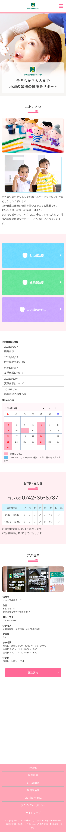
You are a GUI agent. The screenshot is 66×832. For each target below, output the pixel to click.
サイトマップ (33, 812)
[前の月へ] (41, 408)
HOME (33, 767)
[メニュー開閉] (61, 6)
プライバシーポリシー (33, 805)
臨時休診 (9, 351)
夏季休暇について (14, 372)
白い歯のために (33, 797)
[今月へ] (49, 408)
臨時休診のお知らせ (15, 393)
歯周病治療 (33, 790)
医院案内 (33, 672)
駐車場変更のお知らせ (16, 361)
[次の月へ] (58, 408)
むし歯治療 (33, 782)
